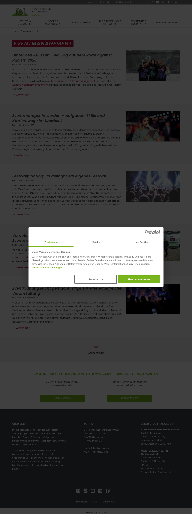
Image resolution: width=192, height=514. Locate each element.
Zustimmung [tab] (51, 242)
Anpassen (94, 279)
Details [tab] (96, 242)
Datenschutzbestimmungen (47, 267)
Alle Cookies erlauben (139, 279)
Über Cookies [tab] (141, 242)
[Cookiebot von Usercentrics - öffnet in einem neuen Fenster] (147, 232)
